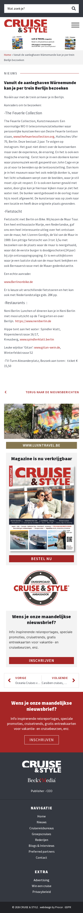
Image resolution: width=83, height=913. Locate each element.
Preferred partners (42, 851)
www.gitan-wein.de (47, 347)
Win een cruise (41, 886)
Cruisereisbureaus (41, 828)
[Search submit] (74, 8)
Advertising (41, 880)
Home (7, 55)
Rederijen (41, 840)
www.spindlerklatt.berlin (37, 339)
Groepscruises (41, 834)
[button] (75, 25)
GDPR (68, 907)
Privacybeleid (41, 892)
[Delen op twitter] (5, 379)
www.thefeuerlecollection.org (33, 136)
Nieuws (42, 822)
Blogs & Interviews (41, 846)
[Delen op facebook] (5, 374)
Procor (59, 907)
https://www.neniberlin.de (33, 321)
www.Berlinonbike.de (18, 282)
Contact (41, 857)
